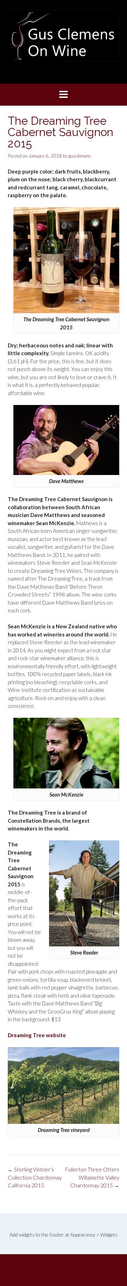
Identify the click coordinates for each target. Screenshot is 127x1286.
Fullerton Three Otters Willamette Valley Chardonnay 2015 (92, 1177)
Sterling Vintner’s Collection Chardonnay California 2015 (35, 1177)
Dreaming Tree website (37, 1035)
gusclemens (79, 156)
